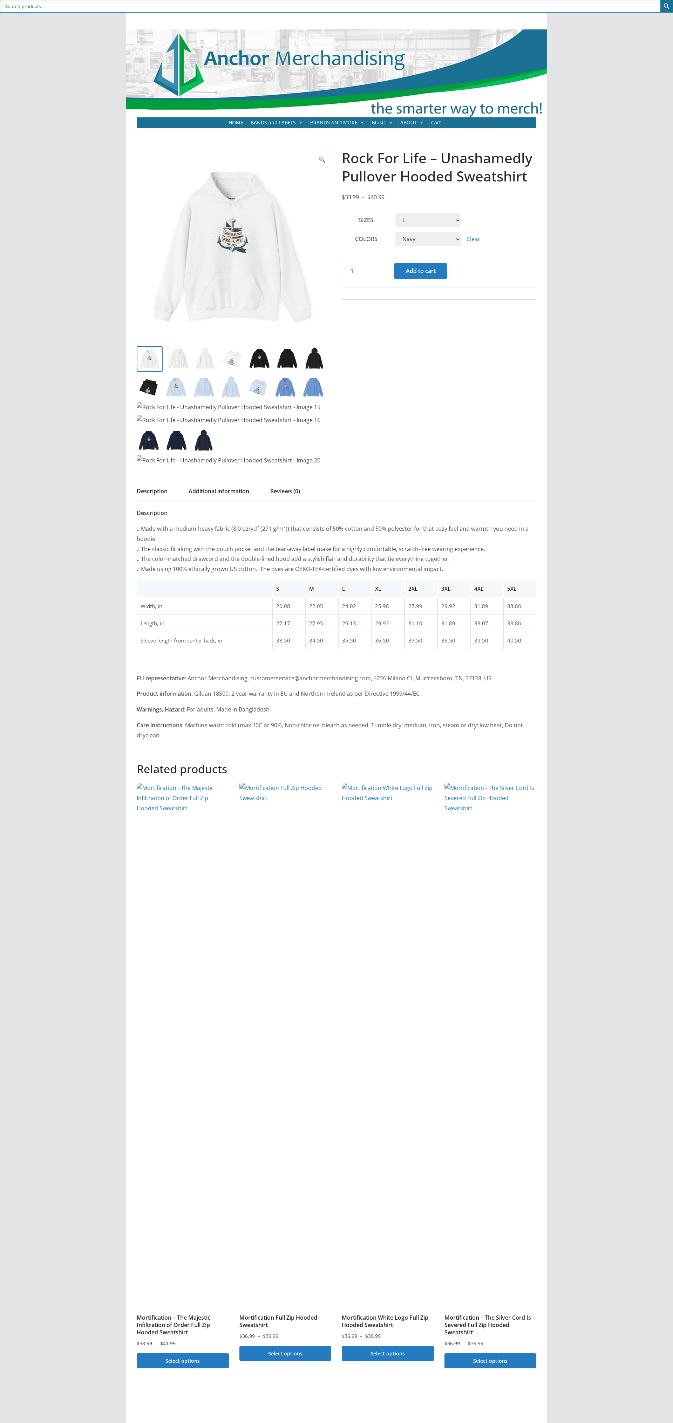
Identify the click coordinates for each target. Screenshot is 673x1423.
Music (379, 122)
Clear (473, 239)
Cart (436, 122)
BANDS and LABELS (273, 122)
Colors (366, 239)
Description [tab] (152, 491)
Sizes (366, 220)
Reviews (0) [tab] (285, 491)
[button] (322, 159)
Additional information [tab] (219, 491)
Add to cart (421, 271)
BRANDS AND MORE (334, 122)
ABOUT (408, 122)
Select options (182, 1360)
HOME (236, 122)
